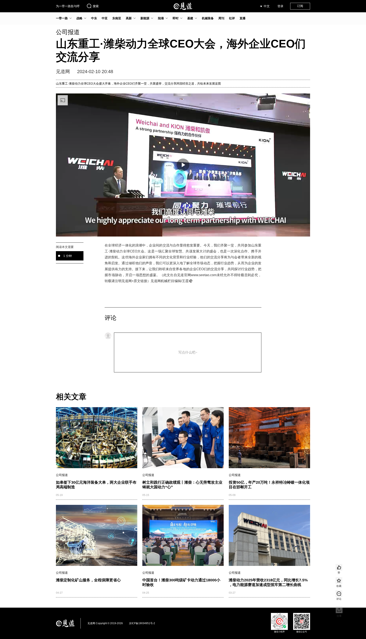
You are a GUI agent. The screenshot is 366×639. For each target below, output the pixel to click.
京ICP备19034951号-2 (142, 623)
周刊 (221, 18)
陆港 (161, 18)
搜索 (96, 6)
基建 (190, 18)
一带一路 (62, 18)
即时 (176, 18)
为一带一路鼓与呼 (68, 6)
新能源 (144, 18)
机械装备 (208, 18)
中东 (94, 18)
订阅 (300, 6)
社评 (232, 18)
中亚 (105, 18)
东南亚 (116, 18)
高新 (129, 18)
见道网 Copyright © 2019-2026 (105, 623)
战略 (79, 18)
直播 (242, 18)
